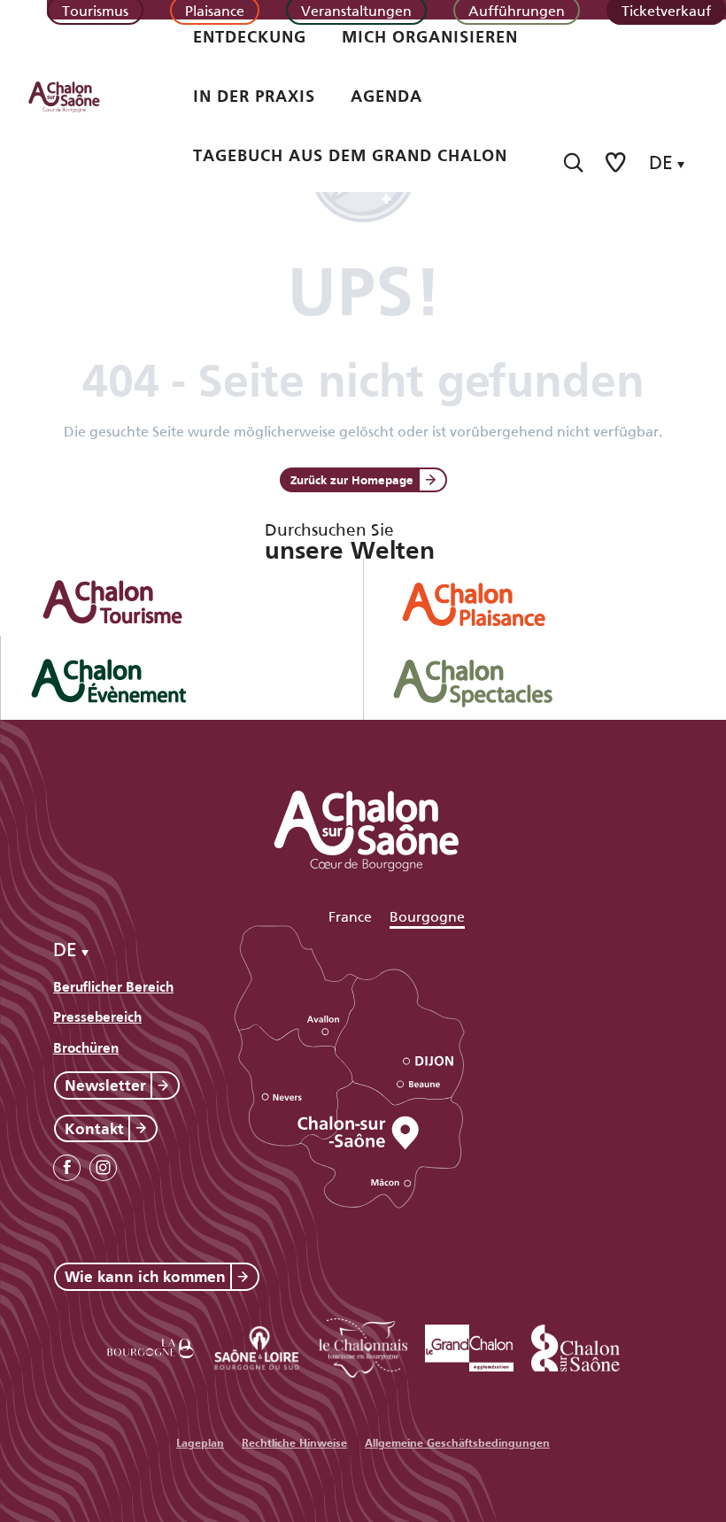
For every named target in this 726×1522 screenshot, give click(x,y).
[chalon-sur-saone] (80, 95)
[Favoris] (617, 162)
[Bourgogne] (150, 1345)
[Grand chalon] (469, 1345)
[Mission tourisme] (256, 1345)
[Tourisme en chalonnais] (363, 1345)
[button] (573, 162)
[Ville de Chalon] (575, 1345)
